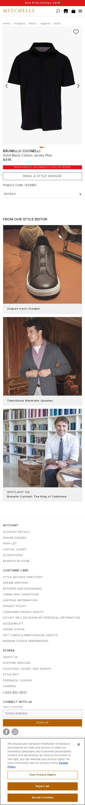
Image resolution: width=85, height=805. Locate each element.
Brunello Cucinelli (21, 151)
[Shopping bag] (74, 11)
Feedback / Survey (18, 680)
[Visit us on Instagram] (15, 731)
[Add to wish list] (76, 32)
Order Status (14, 629)
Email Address (13, 707)
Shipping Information (20, 600)
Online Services (15, 583)
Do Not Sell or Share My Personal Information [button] (41, 618)
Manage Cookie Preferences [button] (25, 641)
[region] (42, 771)
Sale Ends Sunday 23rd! (42, 3)
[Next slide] (78, 85)
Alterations (13, 555)
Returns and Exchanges (22, 589)
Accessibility (13, 623)
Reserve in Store (16, 561)
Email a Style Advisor (42, 176)
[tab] (41, 147)
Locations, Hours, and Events (27, 669)
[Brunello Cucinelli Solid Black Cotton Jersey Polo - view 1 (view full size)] (42, 85)
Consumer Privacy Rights (23, 612)
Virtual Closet (15, 549)
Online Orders (14, 538)
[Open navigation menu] (80, 11)
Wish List (10, 543)
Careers (9, 686)
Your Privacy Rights (42, 775)
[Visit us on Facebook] (6, 731)
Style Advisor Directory (22, 577)
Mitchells (19, 11)
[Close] (78, 744)
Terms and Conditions (21, 594)
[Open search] (58, 11)
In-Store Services (17, 663)
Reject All (42, 786)
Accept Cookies (42, 797)
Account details (16, 532)
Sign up (42, 722)
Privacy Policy (14, 606)
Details (10, 194)
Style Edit (11, 674)
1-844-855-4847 (15, 692)
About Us (10, 657)
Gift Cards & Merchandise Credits (30, 635)
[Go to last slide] (6, 85)
